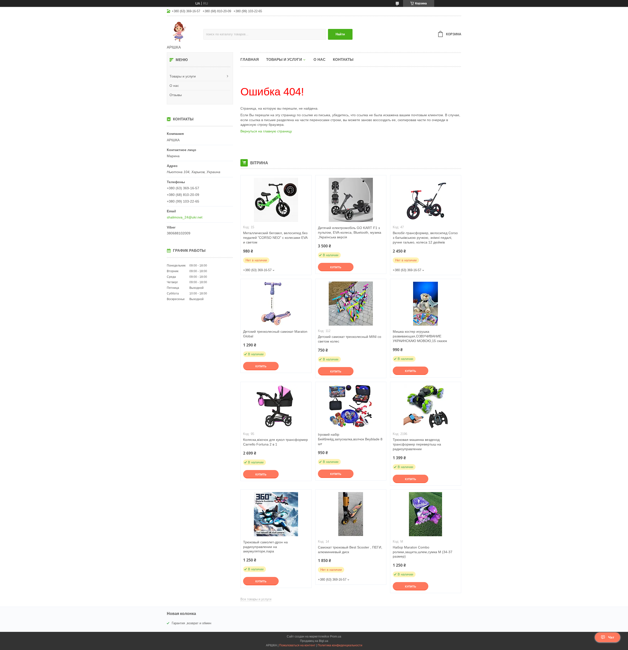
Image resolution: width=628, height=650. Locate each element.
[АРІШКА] (185, 31)
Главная (249, 59)
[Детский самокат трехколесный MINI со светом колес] (351, 303)
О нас (174, 86)
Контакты (343, 59)
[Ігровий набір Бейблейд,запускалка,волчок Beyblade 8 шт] (351, 406)
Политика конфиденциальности (340, 645)
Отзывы (176, 95)
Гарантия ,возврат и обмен (191, 623)
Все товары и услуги (255, 599)
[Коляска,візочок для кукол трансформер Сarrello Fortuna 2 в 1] (276, 406)
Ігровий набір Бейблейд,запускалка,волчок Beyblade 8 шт (350, 439)
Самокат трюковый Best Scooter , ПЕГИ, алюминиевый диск (350, 549)
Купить (335, 267)
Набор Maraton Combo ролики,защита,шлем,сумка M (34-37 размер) (422, 552)
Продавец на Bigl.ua (314, 641)
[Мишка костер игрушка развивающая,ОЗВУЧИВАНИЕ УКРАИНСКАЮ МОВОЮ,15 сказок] (425, 303)
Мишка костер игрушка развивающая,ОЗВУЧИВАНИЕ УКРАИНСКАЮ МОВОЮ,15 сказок (420, 336)
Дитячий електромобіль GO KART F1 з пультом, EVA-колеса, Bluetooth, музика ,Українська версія (349, 232)
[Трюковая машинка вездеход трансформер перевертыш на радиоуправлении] (425, 406)
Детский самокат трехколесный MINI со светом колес (349, 339)
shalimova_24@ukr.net (184, 217)
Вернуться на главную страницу (266, 131)
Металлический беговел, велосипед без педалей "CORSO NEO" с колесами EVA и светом (275, 237)
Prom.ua (335, 636)
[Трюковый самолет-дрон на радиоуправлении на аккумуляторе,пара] (276, 514)
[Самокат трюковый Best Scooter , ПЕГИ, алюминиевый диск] (351, 514)
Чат (611, 637)
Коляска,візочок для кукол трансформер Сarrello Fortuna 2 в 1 (275, 442)
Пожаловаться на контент (297, 645)
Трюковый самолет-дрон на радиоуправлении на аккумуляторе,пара (265, 546)
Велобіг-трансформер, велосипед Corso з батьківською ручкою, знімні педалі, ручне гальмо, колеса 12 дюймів (425, 237)
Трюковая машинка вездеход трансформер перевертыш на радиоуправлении (417, 444)
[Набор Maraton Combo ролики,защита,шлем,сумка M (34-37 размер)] (425, 514)
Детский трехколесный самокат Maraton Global (275, 334)
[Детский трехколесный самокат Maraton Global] (276, 303)
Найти (340, 34)
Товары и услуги (183, 76)
